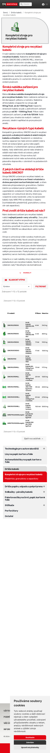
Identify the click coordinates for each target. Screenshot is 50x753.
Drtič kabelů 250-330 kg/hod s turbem (28, 386)
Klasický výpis (14, 280)
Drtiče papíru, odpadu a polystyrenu (24, 486)
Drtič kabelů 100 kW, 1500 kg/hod (29, 423)
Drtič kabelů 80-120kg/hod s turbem (29, 367)
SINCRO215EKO (13, 325)
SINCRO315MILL (13, 377)
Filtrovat (40, 286)
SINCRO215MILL (13, 367)
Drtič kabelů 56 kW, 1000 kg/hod (29, 414)
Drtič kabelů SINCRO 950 (28, 359)
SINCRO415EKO (13, 342)
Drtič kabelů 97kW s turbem (28, 406)
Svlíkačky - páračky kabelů (18, 492)
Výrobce (16, 286)
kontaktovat (35, 265)
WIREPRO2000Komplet (15, 415)
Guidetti (42, 62)
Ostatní (9, 516)
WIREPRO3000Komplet (15, 423)
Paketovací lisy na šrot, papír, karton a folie (25, 498)
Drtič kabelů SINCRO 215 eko (29, 325)
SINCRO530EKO (13, 350)
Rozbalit (25, 272)
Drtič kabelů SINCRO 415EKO (28, 342)
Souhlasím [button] (30, 737)
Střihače (9, 505)
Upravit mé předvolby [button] (30, 747)
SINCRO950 (11, 359)
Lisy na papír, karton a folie (19, 454)
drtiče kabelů (35, 57)
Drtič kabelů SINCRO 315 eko (29, 333)
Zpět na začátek (34, 438)
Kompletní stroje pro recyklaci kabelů (23, 474)
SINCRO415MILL (13, 387)
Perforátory (11, 510)
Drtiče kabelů (12, 469)
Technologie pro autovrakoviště (22, 448)
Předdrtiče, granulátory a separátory (21, 479)
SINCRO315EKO (13, 334)
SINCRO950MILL (13, 406)
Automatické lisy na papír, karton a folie (23, 460)
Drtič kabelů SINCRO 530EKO (28, 350)
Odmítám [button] (30, 742)
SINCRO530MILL (13, 397)
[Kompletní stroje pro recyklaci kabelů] (15, 26)
